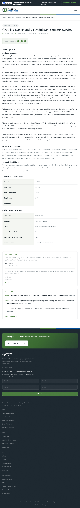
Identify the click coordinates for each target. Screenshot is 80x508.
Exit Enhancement (8, 420)
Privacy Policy (51, 502)
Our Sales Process (8, 417)
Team (4, 459)
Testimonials (6, 463)
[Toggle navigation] (75, 10)
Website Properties (8, 17)
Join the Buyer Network (9, 440)
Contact (5, 470)
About (4, 456)
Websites (18, 17)
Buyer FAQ (5, 447)
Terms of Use (60, 502)
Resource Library (7, 479)
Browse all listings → (11, 316)
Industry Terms (7, 490)
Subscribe (40, 394)
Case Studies (6, 467)
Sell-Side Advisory (8, 413)
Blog (3, 483)
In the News (6, 493)
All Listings (5, 436)
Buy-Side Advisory (8, 443)
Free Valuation (7, 424)
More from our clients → (12, 282)
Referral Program (8, 427)
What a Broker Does (9, 486)
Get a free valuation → (16, 343)
